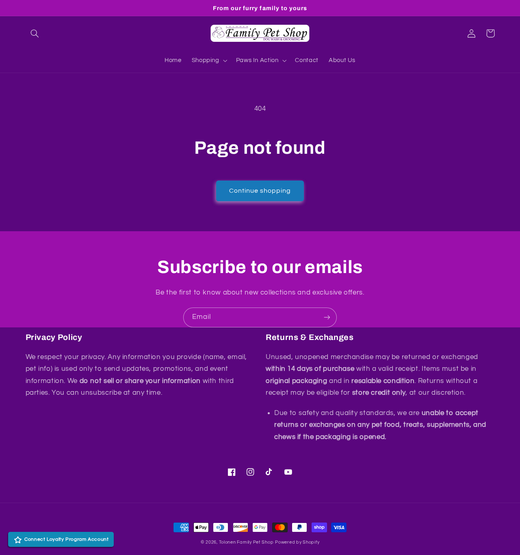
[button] (35, 33)
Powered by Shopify (297, 542)
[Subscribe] (327, 317)
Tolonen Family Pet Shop (246, 542)
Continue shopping (260, 190)
